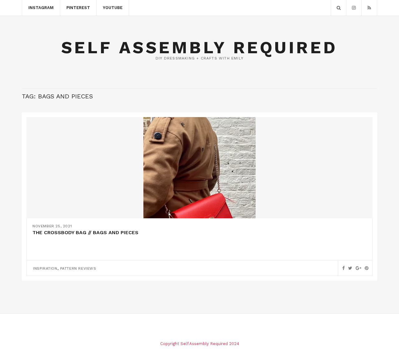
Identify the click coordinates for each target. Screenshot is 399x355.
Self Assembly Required (199, 47)
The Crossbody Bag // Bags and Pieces (85, 232)
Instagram (41, 7)
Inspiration (45, 268)
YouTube (113, 7)
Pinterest (78, 7)
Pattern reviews (78, 268)
